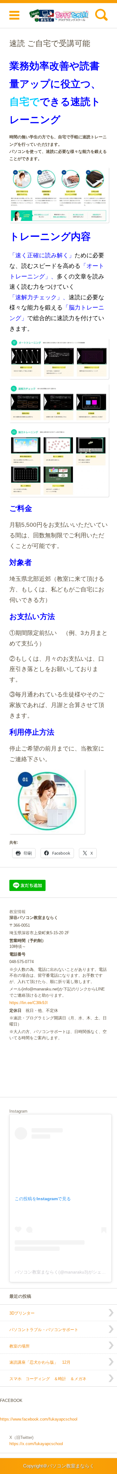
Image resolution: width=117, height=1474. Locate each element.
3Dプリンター (22, 1313)
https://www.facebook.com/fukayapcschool (38, 1419)
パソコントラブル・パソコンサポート (43, 1329)
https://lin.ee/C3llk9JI (28, 1002)
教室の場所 (19, 1346)
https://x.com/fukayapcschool (36, 1443)
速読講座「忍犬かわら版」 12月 (40, 1362)
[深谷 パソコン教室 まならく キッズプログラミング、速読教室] (58, 15)
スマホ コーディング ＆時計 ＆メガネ (47, 1378)
